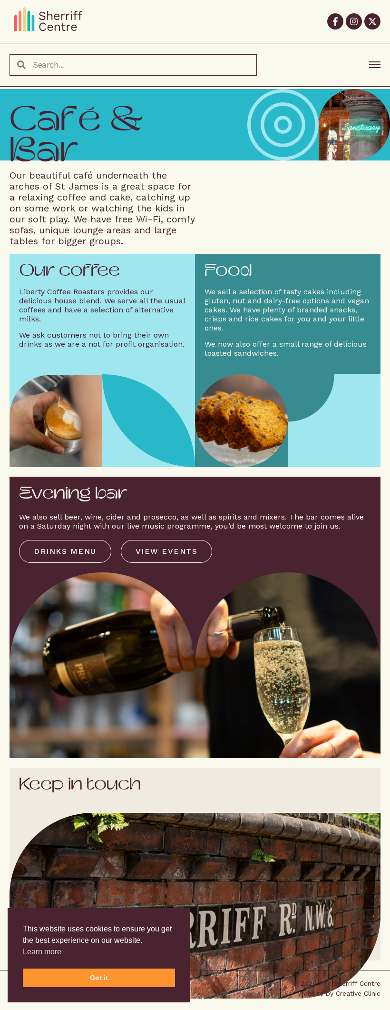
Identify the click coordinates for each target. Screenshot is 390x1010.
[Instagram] (354, 21)
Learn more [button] (42, 952)
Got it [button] (99, 977)
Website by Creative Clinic (339, 993)
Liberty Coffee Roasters (62, 291)
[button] (65, 551)
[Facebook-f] (335, 21)
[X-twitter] (372, 21)
